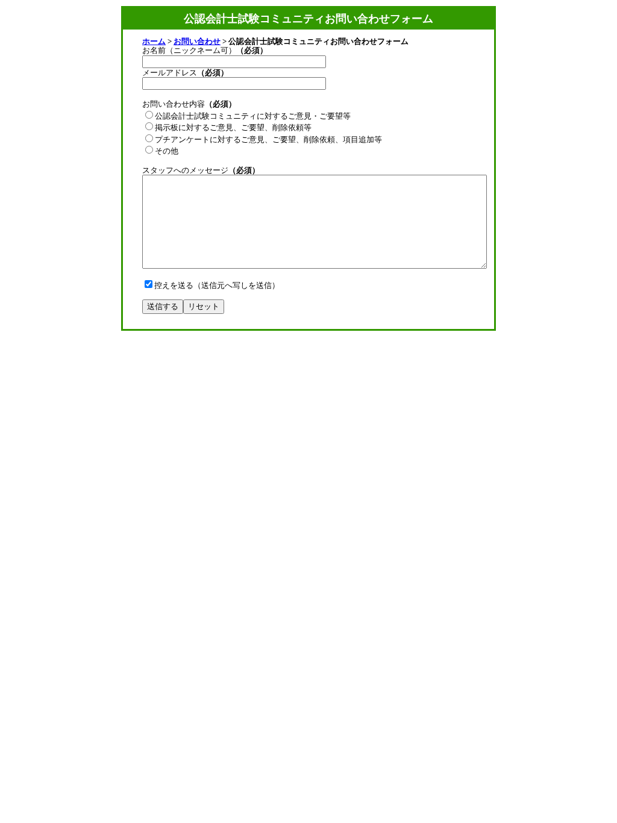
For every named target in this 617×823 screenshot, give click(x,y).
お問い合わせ (197, 41)
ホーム (154, 41)
